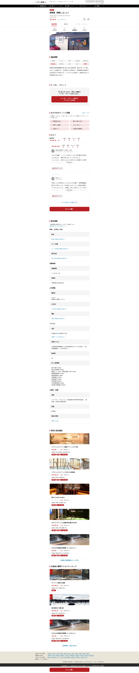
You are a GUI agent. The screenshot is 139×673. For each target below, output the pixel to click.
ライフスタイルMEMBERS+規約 (92, 665)
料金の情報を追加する (58, 239)
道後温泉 (77, 655)
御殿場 (68, 657)
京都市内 (78, 657)
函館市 (57, 333)
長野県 (80, 653)
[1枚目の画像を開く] (69, 41)
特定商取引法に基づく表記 (76, 665)
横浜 (49, 657)
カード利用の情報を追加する (59, 249)
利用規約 (83, 665)
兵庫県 (61, 653)
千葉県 (57, 653)
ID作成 (102, 3)
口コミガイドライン (88, 661)
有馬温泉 (57, 655)
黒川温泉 (82, 655)
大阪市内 (73, 657)
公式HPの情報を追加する (59, 309)
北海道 (76, 653)
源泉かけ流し (55, 421)
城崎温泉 (62, 655)
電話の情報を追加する (58, 318)
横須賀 (54, 657)
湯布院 (86, 655)
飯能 (65, 657)
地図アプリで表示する (58, 337)
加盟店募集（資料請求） (68, 661)
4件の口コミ (64, 19)
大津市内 (83, 657)
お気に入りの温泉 (90, 1)
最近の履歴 (99, 1)
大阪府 (72, 653)
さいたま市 (61, 657)
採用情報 (102, 665)
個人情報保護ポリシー (65, 665)
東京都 (69, 653)
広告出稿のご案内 (78, 661)
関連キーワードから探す (41, 659)
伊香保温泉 (72, 655)
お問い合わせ (101, 661)
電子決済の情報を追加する (59, 258)
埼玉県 (53, 653)
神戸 (86, 657)
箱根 (53, 655)
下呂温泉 (67, 655)
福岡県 (87, 653)
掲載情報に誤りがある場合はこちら (58, 226)
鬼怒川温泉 (91, 655)
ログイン (97, 3)
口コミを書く (69, 209)
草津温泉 (50, 655)
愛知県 (84, 653)
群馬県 (65, 653)
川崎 (51, 657)
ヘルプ (95, 661)
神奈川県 (50, 653)
